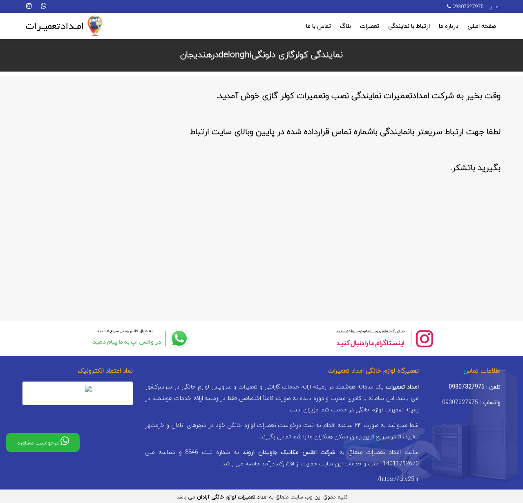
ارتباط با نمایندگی (409, 26)
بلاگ (345, 26)
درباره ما (448, 26)
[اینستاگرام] (29, 6)
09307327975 (467, 7)
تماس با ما (318, 26)
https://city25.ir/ (398, 479)
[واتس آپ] (43, 6)
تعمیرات (369, 26)
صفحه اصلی (481, 26)
